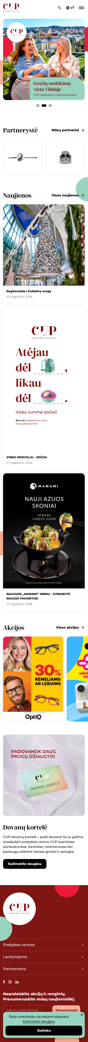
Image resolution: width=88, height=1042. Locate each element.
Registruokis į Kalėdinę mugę (28, 291)
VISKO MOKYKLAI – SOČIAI (26, 457)
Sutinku (44, 1030)
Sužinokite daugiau (25, 864)
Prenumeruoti (66, 1010)
